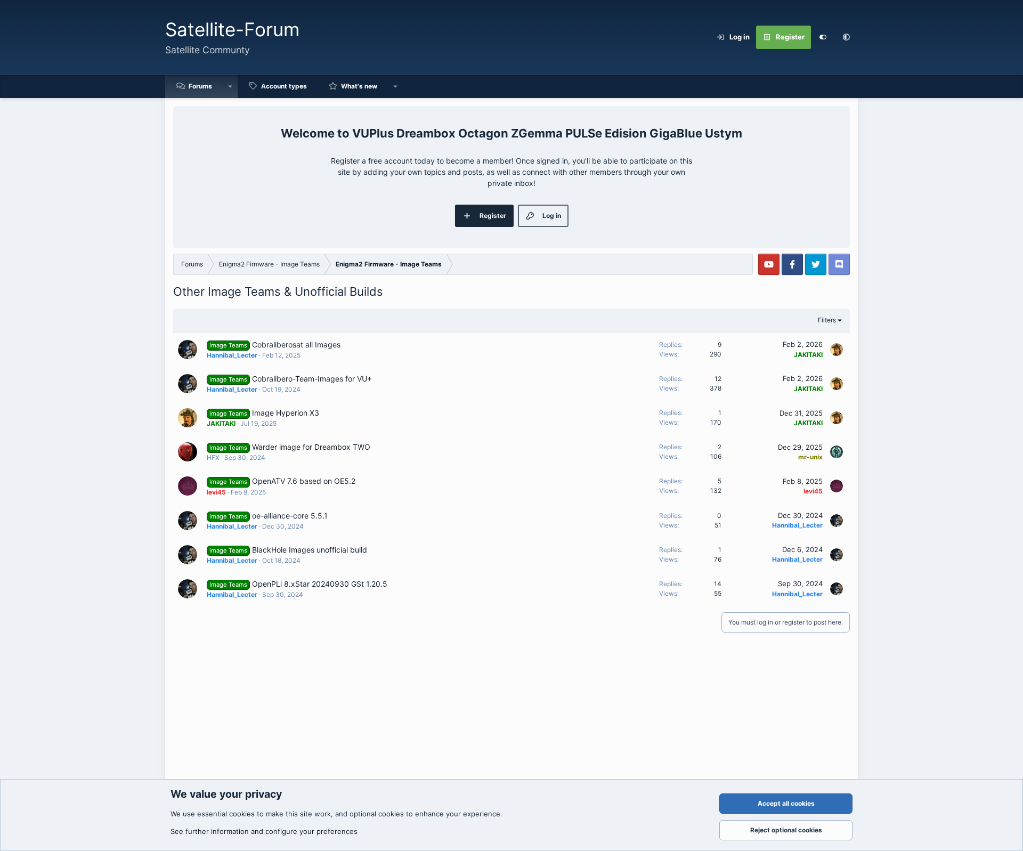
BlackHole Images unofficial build (309, 549)
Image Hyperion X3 (285, 412)
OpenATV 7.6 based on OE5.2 (303, 480)
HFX (213, 457)
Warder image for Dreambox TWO (311, 446)
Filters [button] (827, 320)
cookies (242, 813)
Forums (200, 86)
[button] (846, 37)
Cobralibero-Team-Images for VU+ (312, 378)
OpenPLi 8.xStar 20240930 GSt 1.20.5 (319, 583)
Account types (284, 86)
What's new (359, 86)
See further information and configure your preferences (264, 831)
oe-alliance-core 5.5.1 (290, 515)
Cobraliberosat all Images (296, 344)
